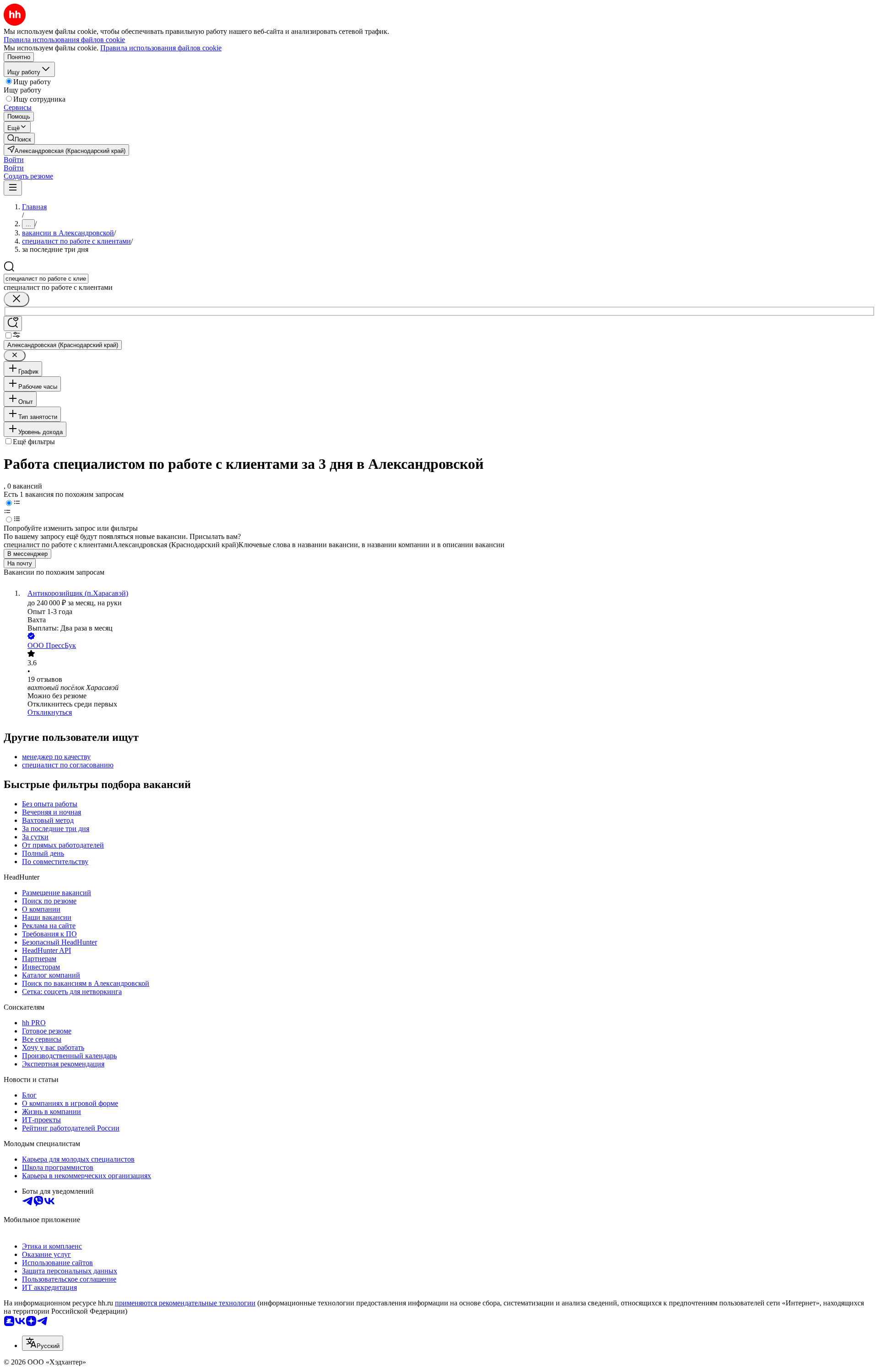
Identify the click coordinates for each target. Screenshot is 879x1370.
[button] (14, 159)
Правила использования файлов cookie (161, 48)
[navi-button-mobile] (13, 188)
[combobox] (46, 278)
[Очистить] (16, 299)
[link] (19, 138)
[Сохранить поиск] (13, 323)
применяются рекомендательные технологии (185, 1303)
